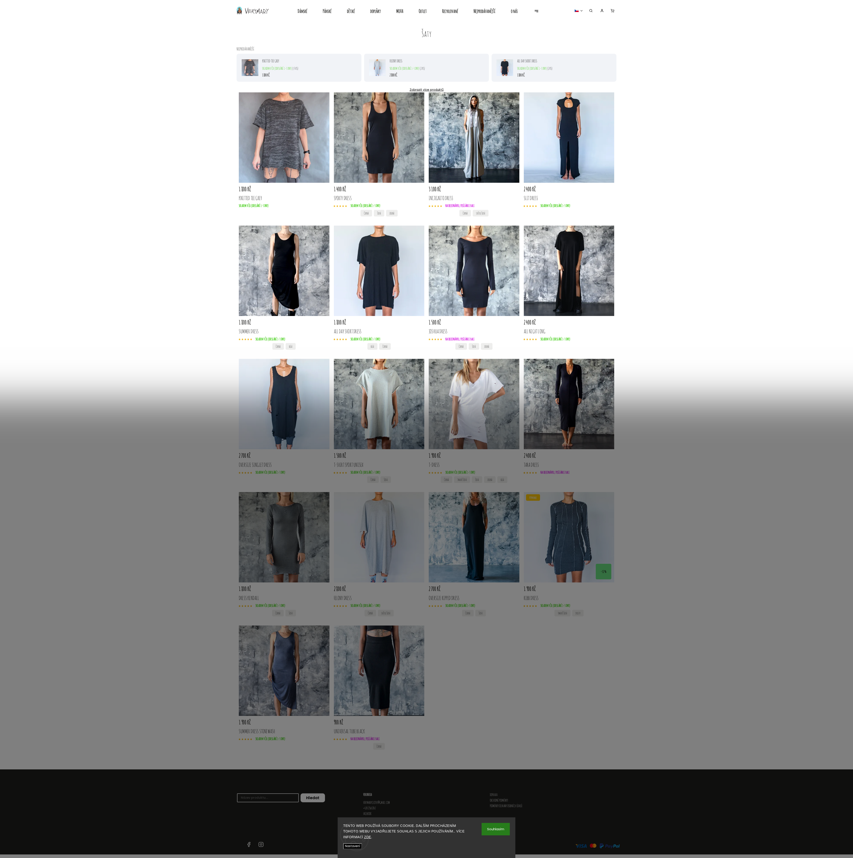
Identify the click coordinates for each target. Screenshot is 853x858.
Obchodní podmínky (499, 800)
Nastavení (352, 846)
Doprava (493, 794)
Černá (366, 213)
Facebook (367, 813)
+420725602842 (369, 808)
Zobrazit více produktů (427, 90)
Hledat (312, 797)
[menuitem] (306, 11)
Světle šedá (480, 213)
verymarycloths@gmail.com (376, 802)
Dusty (578, 613)
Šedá (379, 213)
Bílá (290, 346)
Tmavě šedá (462, 480)
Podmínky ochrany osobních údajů (506, 806)
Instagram (261, 844)
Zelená (391, 213)
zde (367, 837)
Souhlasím (495, 829)
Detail (320, 189)
